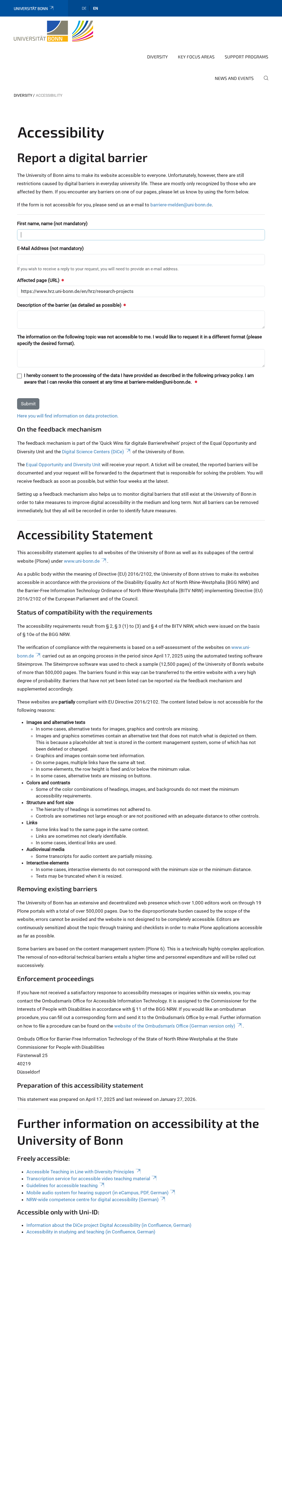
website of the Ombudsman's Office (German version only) (174, 1026)
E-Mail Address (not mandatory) (50, 248)
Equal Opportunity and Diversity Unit (63, 464)
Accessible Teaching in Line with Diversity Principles (80, 1171)
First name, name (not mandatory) (52, 223)
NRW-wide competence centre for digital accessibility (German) (92, 1199)
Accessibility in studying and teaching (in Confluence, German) (90, 1232)
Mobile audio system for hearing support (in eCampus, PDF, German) (97, 1192)
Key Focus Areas (196, 56)
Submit (28, 403)
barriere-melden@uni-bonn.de (181, 205)
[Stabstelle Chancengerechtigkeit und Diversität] (53, 31)
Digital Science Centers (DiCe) (93, 451)
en (95, 8)
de (84, 8)
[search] (263, 82)
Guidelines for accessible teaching (62, 1185)
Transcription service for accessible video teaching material (88, 1178)
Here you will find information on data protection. (67, 416)
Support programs (246, 56)
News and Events (234, 78)
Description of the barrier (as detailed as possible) (70, 305)
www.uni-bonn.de (82, 561)
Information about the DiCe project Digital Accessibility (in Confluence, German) (108, 1225)
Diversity (157, 56)
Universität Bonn (31, 8)
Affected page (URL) (39, 280)
